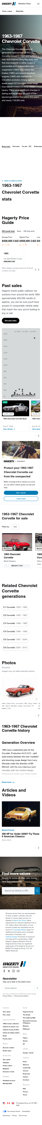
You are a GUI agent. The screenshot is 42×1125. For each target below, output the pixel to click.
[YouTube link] (18, 971)
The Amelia (26, 1015)
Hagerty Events (28, 1011)
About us (26, 1064)
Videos (25, 1038)
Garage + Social (28, 1053)
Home (25, 1061)
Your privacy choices (13, 1111)
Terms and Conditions (21, 996)
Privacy (25, 1091)
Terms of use (23, 1115)
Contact (25, 1077)
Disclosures (6, 1115)
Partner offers (7, 1065)
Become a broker (8, 1047)
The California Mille (29, 1018)
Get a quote (21, 493)
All (24, 1044)
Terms (25, 1095)
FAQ (24, 1088)
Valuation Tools (24, 4)
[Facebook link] (4, 971)
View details (8, 429)
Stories (25, 1041)
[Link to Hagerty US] (4, 1103)
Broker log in (7, 1050)
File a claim (6, 1015)
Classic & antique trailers (11, 1032)
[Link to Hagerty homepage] (14, 964)
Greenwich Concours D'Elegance (30, 1022)
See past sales (10, 321)
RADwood (26, 1029)
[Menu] (38, 3)
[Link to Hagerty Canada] (8, 1103)
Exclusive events (8, 1071)
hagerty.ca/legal (11, 937)
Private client (7, 1039)
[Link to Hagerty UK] (13, 1103)
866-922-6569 (7, 1083)
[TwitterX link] (9, 971)
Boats (5, 1036)
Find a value (7, 11)
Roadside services (9, 1080)
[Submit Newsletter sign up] (37, 988)
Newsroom (26, 1074)
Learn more (21, 499)
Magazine (6, 1068)
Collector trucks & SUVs (11, 1029)
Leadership (26, 1067)
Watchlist (19, 11)
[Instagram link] (13, 971)
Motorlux (26, 1026)
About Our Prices (20, 920)
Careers (25, 1070)
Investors (26, 1080)
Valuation (6, 1062)
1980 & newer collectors (11, 1023)
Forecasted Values (19, 930)
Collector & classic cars (11, 1026)
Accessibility (26, 1111)
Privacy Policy (7, 996)
